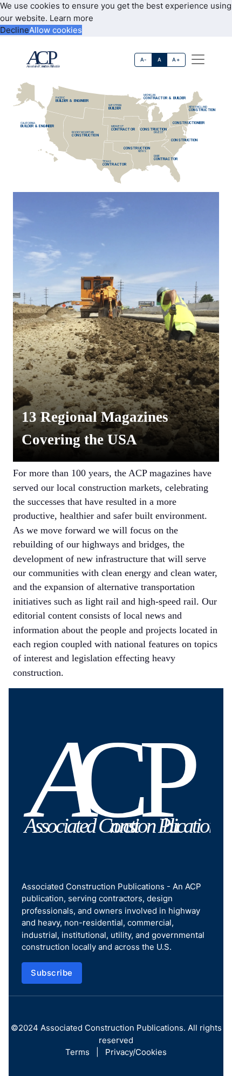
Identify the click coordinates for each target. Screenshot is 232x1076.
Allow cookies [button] (55, 30)
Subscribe (52, 973)
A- (143, 60)
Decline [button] (14, 30)
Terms (77, 1052)
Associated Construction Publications (111, 1028)
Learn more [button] (71, 18)
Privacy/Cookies (136, 1052)
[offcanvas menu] (198, 59)
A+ (176, 60)
